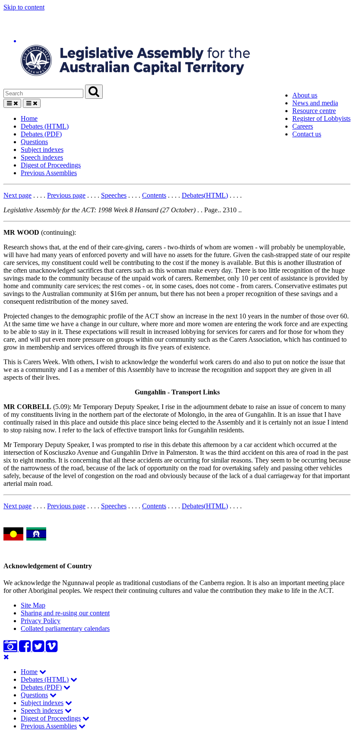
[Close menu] (6, 657)
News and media (315, 103)
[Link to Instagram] (11, 648)
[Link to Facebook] (25, 648)
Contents (154, 195)
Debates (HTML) (45, 126)
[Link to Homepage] (177, 48)
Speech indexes (42, 157)
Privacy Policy (40, 620)
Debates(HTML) (205, 195)
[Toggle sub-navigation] (42, 671)
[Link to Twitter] (39, 648)
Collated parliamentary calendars (65, 628)
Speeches (113, 195)
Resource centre (314, 110)
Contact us (306, 134)
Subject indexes (42, 149)
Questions (34, 141)
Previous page (66, 195)
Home (29, 118)
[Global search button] (94, 92)
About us (304, 95)
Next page (17, 195)
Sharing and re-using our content (65, 613)
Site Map (33, 605)
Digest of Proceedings (51, 165)
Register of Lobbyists (321, 118)
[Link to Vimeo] (51, 648)
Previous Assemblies (49, 172)
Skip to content (23, 7)
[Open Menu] (12, 103)
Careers (302, 126)
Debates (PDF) (41, 134)
